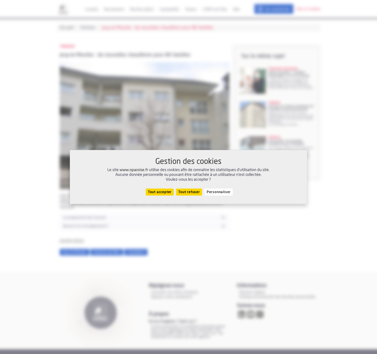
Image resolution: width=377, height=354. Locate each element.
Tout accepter (159, 192)
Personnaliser (219, 192)
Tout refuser (189, 192)
